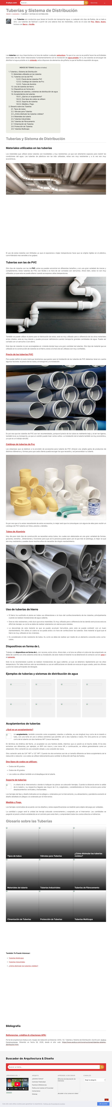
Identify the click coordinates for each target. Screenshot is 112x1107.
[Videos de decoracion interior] (7, 1092)
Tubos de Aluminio (26, 84)
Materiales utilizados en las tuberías (26, 74)
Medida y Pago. (25, 104)
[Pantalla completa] (26, 1089)
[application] (17, 1084)
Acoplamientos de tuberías (23, 94)
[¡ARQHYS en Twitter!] (11, 1092)
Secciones (94, 3)
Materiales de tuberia (21, 117)
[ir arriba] (106, 1101)
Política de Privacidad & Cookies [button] (54, 1104)
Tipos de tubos (18, 109)
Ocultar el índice (40, 67)
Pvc (92, 22)
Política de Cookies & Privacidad (42, 1088)
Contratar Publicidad (39, 1082)
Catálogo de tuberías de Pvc (30, 82)
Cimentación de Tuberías (22, 124)
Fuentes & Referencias (39, 1085)
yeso (103, 655)
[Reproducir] (8, 1089)
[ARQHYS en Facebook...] (8, 1092)
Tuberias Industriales (20, 119)
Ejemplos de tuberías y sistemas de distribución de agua (34, 92)
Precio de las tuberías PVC (29, 79)
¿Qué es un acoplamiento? (29, 97)
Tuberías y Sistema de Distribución (23, 72)
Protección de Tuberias (21, 126)
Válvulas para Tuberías (21, 112)
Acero (103, 22)
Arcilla (31, 24)
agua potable (73, 58)
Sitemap (34, 1094)
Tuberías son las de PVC (22, 77)
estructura (61, 55)
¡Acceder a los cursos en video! (68, 1093)
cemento (11, 657)
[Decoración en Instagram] (9, 1092)
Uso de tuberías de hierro (22, 87)
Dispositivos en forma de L (23, 89)
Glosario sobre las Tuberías (20, 107)
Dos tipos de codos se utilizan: (31, 99)
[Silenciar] (23, 1089)
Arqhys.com (11, 3)
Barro (25, 24)
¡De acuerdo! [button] (103, 1104)
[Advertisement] (56, 40)
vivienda (33, 60)
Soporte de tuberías (27, 102)
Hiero (97, 22)
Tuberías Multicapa (20, 129)
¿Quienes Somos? (37, 1078)
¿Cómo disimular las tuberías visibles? (27, 114)
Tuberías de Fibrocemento (23, 121)
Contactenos (36, 1091)
